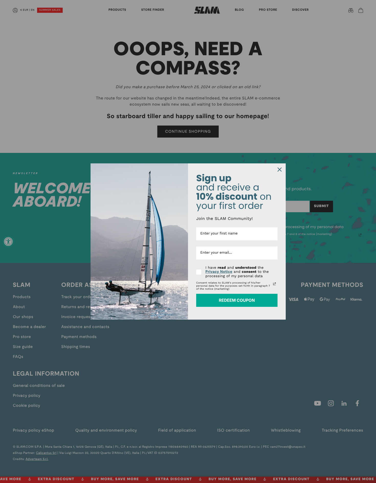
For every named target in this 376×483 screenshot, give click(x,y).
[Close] (279, 169)
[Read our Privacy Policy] (274, 284)
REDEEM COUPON (237, 300)
